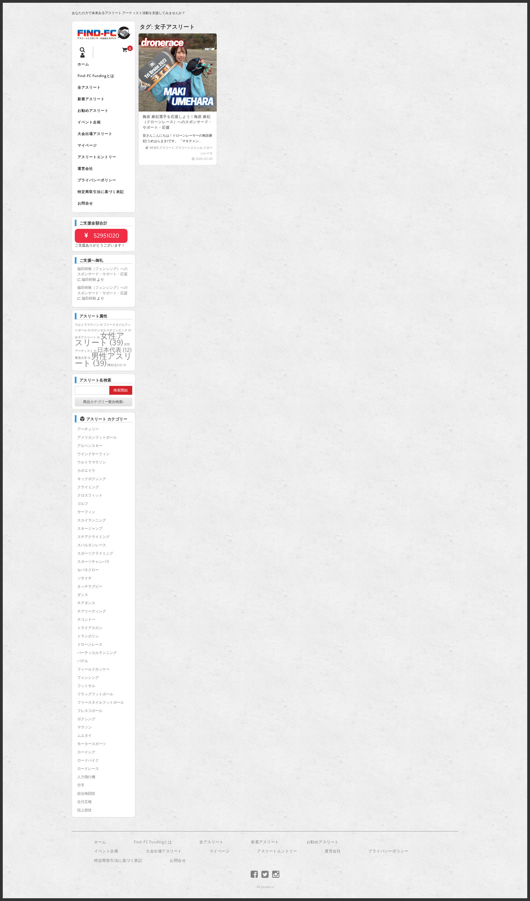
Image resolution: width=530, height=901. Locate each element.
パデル (82, 661)
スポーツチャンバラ (93, 562)
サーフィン (86, 512)
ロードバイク (88, 760)
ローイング (86, 752)
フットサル (86, 686)
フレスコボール (89, 711)
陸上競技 (84, 810)
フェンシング (88, 678)
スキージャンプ (89, 529)
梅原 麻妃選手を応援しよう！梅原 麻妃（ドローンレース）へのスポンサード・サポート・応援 (177, 122)
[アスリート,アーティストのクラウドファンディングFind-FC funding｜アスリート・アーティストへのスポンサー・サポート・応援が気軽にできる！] (103, 35)
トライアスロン (89, 628)
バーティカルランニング (97, 653)
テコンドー (86, 620)
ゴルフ (82, 504)
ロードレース (88, 769)
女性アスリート (99, 340)
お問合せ (85, 203)
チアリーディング (91, 611)
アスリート (166, 148)
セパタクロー (88, 570)
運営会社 (85, 169)
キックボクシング (91, 479)
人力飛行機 (86, 777)
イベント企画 (89, 122)
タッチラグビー (89, 587)
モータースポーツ (91, 744)
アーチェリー (88, 429)
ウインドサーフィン (93, 454)
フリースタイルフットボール (100, 702)
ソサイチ (84, 578)
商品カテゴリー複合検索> (103, 402)
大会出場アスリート (95, 134)
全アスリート (89, 87)
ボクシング (86, 719)
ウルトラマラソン (88, 325)
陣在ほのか (116, 365)
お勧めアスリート (93, 111)
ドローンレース (89, 644)
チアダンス (86, 603)
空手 (80, 785)
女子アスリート (87, 337)
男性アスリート (103, 360)
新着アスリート (91, 99)
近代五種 (84, 802)
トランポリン (88, 636)
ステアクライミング (93, 537)
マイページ (87, 145)
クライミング (88, 487)
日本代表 (114, 350)
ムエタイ (84, 736)
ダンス (82, 595)
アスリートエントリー (97, 157)
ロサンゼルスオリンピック (111, 330)
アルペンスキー (89, 446)
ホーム (83, 64)
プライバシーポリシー (97, 180)
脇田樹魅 (89, 280)
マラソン (84, 727)
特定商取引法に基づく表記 (101, 192)
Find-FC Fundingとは (96, 76)
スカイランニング (91, 520)
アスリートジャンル (189, 148)
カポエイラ (86, 471)
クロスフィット (89, 495)
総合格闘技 (86, 794)
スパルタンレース (91, 545)
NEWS (154, 148)
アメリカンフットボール (97, 437)
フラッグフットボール (95, 694)
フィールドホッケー (93, 669)
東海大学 (82, 358)
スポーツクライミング (95, 553)
